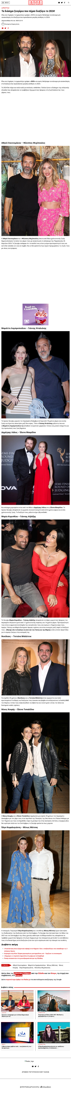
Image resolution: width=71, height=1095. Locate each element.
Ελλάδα (41, 973)
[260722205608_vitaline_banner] (35, 314)
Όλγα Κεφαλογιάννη (26, 968)
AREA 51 (3, 1044)
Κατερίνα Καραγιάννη (12, 24)
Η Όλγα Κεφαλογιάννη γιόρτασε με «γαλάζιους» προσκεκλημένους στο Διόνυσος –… (51, 1047)
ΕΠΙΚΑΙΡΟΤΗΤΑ (41, 1012)
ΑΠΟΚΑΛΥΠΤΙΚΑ (41, 1044)
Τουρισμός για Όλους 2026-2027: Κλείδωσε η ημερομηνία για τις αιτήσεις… (50, 1015)
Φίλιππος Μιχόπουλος (42, 968)
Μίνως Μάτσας (52, 965)
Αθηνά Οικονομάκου (20, 965)
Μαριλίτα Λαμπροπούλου (37, 965)
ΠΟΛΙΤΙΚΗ (4, 1012)
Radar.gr (18, 975)
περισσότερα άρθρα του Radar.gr (18, 979)
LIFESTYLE (5, 8)
